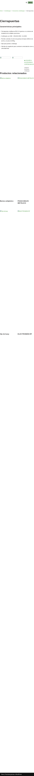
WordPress (19, 774)
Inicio (1, 10)
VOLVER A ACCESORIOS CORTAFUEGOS (29, 62)
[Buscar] (26, 2)
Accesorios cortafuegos (18, 10)
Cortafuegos (7, 10)
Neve (2, 774)
